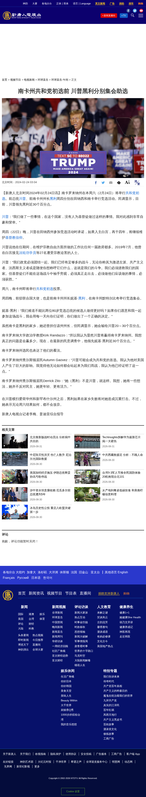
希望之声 (76, 761)
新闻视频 (59, 607)
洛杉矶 (42, 572)
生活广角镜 (67, 676)
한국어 (47, 577)
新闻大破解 (81, 636)
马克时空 (80, 655)
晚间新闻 (57, 626)
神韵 (25, 3)
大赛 (34, 3)
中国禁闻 (57, 622)
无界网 (8, 766)
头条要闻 (23, 635)
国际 (20, 614)
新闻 (24, 607)
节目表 (71, 593)
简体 (65, 3)
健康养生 (126, 607)
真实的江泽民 (111, 705)
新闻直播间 (109, 15)
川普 (22, 199)
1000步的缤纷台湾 (70, 717)
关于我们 (25, 753)
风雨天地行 (110, 714)
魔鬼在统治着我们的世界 (118, 695)
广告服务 (101, 753)
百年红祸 (108, 709)
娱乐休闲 (68, 671)
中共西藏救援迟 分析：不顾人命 (122, 454)
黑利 (53, 199)
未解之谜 (102, 612)
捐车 (131, 3)
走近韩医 (125, 636)
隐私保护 (55, 753)
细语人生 (80, 665)
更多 (37, 766)
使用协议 (71, 753)
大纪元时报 (44, 761)
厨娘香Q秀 (67, 709)
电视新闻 (29, 79)
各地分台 (47, 3)
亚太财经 (57, 660)
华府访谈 (57, 641)
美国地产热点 (105, 646)
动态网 (129, 761)
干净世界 (61, 761)
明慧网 (116, 761)
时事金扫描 (81, 622)
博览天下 (23, 644)
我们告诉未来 (111, 676)
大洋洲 (53, 572)
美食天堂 (66, 690)
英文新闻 (100, 3)
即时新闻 (23, 639)
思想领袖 (80, 631)
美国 (20, 618)
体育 (42, 618)
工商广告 (108, 738)
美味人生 (66, 695)
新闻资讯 (36, 593)
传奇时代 (108, 681)
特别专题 (110, 671)
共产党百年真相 (112, 686)
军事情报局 (81, 641)
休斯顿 (64, 572)
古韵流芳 (102, 622)
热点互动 (80, 617)
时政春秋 (80, 626)
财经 (31, 623)
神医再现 (125, 631)
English (123, 572)
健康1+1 (124, 612)
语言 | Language (82, 3)
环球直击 (43, 79)
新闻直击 (57, 631)
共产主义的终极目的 (115, 690)
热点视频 (38, 635)
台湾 (31, 618)
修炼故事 (108, 733)
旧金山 (83, 572)
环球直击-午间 (59, 79)
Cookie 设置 (73, 791)
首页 (4, 79)
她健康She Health (130, 617)
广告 (112, 3)
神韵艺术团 (26, 761)
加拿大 (31, 572)
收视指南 (40, 753)
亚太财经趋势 (60, 655)
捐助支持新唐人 (109, 593)
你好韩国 (66, 686)
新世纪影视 (23, 766)
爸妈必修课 (103, 636)
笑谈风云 (102, 617)
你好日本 (66, 681)
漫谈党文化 (110, 729)
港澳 (31, 614)
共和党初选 (44, 289)
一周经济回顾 (60, 646)
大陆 (20, 628)
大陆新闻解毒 (82, 660)
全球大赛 (38, 649)
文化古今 (102, 641)
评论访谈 (81, 607)
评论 (20, 623)
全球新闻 (57, 612)
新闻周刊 (57, 636)
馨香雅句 (102, 626)
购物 (140, 3)
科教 (31, 628)
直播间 (85, 593)
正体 (58, 3)
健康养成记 (126, 626)
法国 (74, 572)
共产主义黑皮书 (112, 719)
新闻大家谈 (81, 612)
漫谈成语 (102, 631)
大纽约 (20, 572)
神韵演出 (23, 649)
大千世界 (66, 705)
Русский (23, 577)
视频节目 (15, 79)
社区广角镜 (58, 650)
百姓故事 (108, 724)
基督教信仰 (13, 237)
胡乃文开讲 (126, 622)
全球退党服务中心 (96, 761)
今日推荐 (38, 639)
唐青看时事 (81, 646)
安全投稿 (86, 753)
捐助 (121, 3)
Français (9, 577)
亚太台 (95, 572)
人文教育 (104, 607)
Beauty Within (69, 700)
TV (124, 15)
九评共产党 (110, 700)
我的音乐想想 (69, 724)
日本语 (35, 577)
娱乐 (42, 614)
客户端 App (133, 753)
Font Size (127, 182)
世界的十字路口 (84, 650)
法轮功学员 (27, 253)
